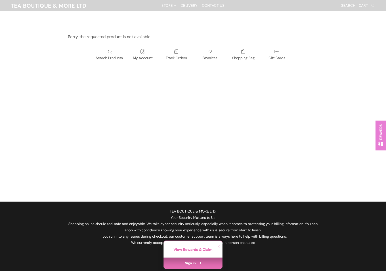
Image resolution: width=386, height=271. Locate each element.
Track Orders (176, 58)
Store (168, 5)
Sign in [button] (191, 263)
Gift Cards (277, 58)
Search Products (109, 58)
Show (381, 136)
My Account (143, 58)
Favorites (209, 58)
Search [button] (348, 5)
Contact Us (213, 5)
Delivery (189, 5)
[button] (48, 5)
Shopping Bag (243, 58)
